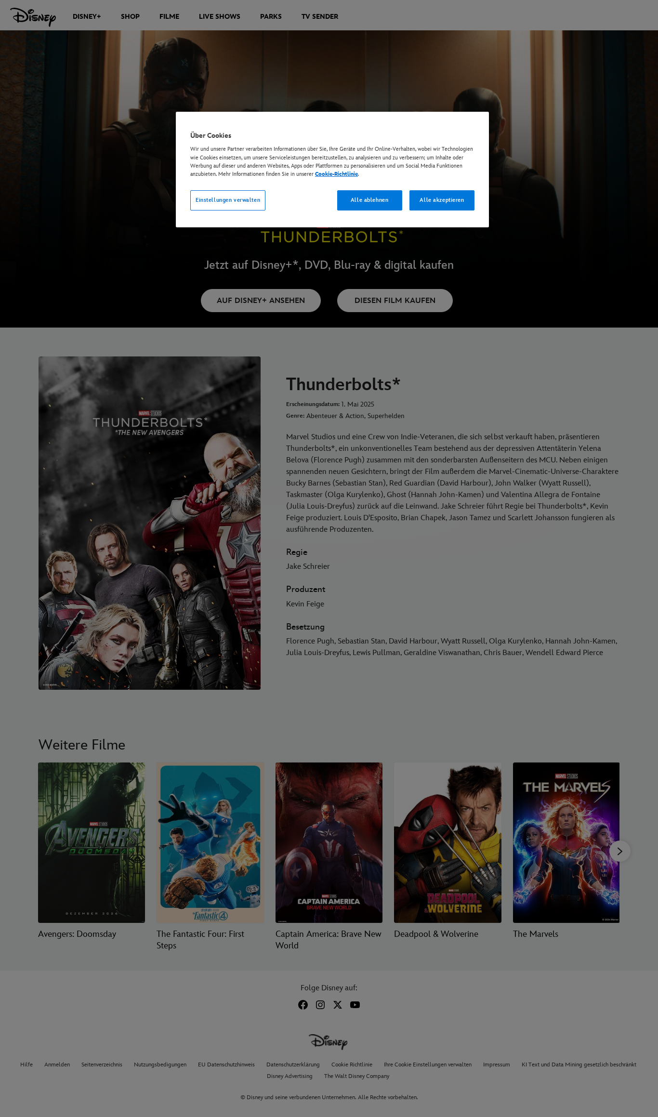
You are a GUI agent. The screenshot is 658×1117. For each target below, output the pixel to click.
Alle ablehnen (369, 200)
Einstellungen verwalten (228, 200)
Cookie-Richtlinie (336, 174)
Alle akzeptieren (442, 200)
